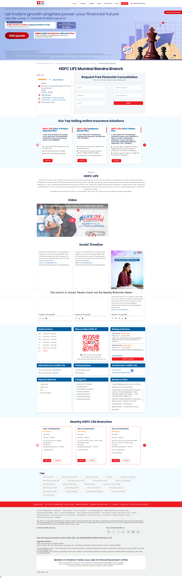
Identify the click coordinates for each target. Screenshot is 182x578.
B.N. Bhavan (128, 404)
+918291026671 (48, 450)
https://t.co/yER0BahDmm (48, 263)
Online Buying (81, 515)
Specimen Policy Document (99, 504)
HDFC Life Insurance (51, 429)
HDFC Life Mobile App (56, 504)
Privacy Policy (67, 510)
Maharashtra (57, 370)
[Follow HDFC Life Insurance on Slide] (143, 532)
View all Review (58, 80)
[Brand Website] (138, 532)
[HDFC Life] (41, 3)
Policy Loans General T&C (45, 517)
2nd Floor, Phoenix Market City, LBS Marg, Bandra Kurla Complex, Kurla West (126, 400)
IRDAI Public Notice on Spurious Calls (116, 510)
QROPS (133, 513)
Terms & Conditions (80, 510)
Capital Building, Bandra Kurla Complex (126, 384)
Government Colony (131, 407)
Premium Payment (57, 515)
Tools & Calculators (94, 515)
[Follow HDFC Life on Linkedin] (123, 532)
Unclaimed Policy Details (45, 513)
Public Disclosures (118, 515)
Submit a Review (128, 359)
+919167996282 (117, 453)
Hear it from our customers (139, 504)
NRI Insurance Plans (43, 515)
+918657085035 (52, 98)
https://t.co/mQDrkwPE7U (119, 310)
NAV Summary (70, 515)
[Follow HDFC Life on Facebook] (108, 532)
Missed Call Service (82, 504)
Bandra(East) (117, 407)
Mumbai (55, 373)
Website (58, 460)
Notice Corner (69, 504)
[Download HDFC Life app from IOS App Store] (42, 533)
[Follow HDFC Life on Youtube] (133, 532)
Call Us (124, 3)
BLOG (128, 515)
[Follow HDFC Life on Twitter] (118, 532)
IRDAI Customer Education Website (88, 513)
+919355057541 (82, 450)
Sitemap (58, 517)
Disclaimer (57, 510)
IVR (46, 504)
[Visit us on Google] (113, 532)
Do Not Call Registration (44, 510)
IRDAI (56, 513)
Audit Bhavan (116, 404)
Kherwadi (115, 409)
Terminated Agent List (95, 510)
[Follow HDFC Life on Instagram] (128, 532)
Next (144, 145)
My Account (125, 504)
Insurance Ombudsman (67, 513)
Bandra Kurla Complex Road (122, 387)
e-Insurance (107, 515)
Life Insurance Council (109, 513)
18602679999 (53, 100)
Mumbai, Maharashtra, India (121, 373)
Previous (37, 145)
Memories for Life (123, 513)
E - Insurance (114, 504)
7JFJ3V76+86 (116, 370)
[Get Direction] (132, 372)
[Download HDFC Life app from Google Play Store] (38, 533)
